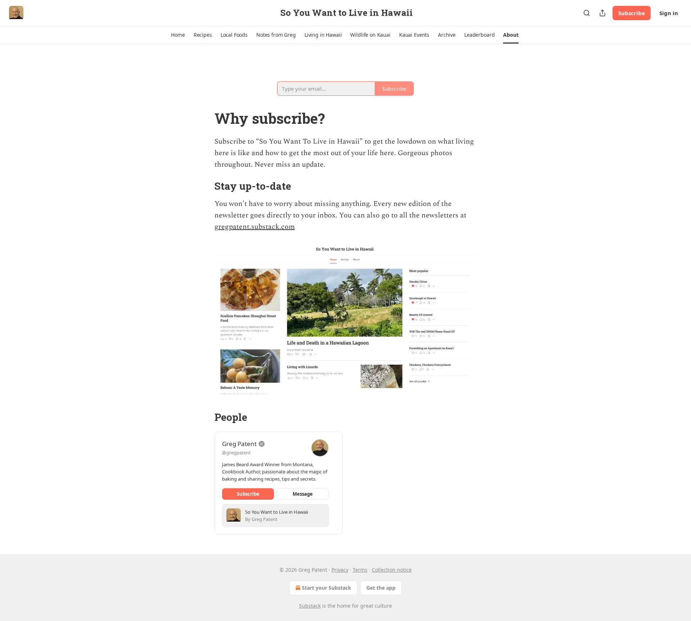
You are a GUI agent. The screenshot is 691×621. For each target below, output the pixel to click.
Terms (360, 569)
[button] (178, 35)
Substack (310, 605)
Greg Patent (239, 444)
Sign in (668, 13)
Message (303, 494)
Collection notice (392, 569)
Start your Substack (326, 587)
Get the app (381, 587)
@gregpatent (236, 452)
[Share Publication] (602, 13)
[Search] (586, 13)
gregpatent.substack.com (254, 226)
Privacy (339, 569)
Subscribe (631, 13)
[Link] (204, 81)
